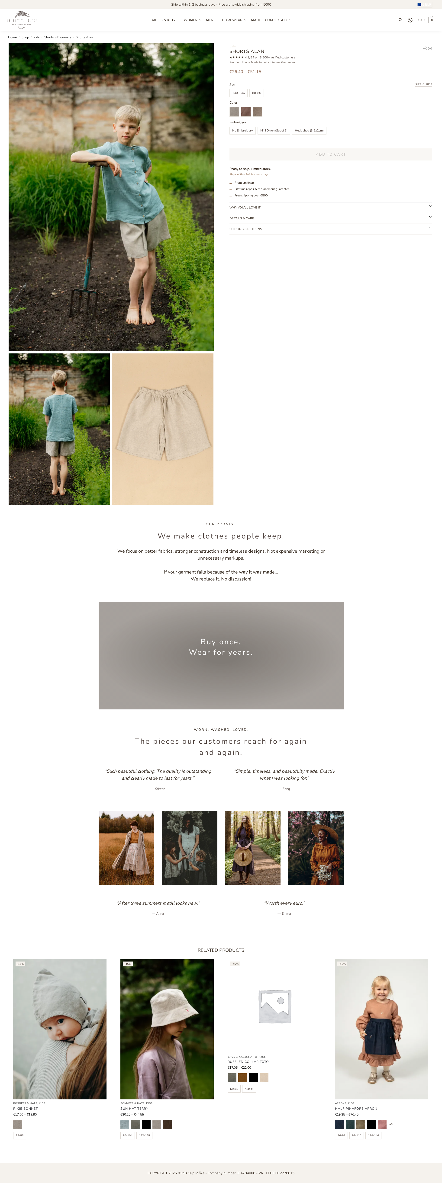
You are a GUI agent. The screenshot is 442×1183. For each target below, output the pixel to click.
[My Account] (410, 20)
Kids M (249, 1089)
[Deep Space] (339, 1124)
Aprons (340, 1103)
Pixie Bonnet (25, 1108)
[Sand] (264, 1077)
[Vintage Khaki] (360, 1124)
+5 (391, 1124)
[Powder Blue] (124, 1124)
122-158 (144, 1135)
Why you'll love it (245, 207)
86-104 (127, 1135)
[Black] (253, 1077)
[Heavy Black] (146, 1124)
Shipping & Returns (245, 229)
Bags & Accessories (243, 1056)
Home (12, 37)
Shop (25, 37)
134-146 (373, 1135)
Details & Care (241, 218)
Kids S (234, 1089)
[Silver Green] (135, 1124)
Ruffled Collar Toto (248, 1062)
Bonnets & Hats (25, 1103)
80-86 (256, 93)
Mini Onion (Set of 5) (273, 130)
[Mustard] (242, 1077)
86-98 (341, 1135)
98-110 (356, 1135)
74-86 (19, 1135)
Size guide (423, 84)
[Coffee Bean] (167, 1124)
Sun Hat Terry (134, 1108)
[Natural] (17, 1124)
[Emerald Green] (350, 1124)
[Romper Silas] (425, 48)
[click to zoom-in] (111, 197)
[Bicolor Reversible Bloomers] (430, 48)
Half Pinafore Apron (356, 1108)
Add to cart (331, 154)
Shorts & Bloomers (57, 37)
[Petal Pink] (382, 1124)
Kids (37, 37)
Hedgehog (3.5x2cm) (309, 130)
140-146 (238, 93)
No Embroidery (242, 130)
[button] (426, 20)
